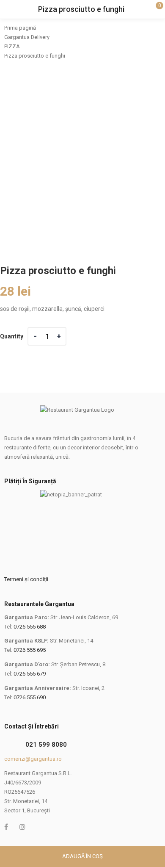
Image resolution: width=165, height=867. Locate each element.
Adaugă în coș (82, 856)
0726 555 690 (30, 697)
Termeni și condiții (26, 579)
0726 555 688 (30, 626)
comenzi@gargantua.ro (33, 759)
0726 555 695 (30, 650)
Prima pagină (20, 28)
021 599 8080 (46, 744)
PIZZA (12, 46)
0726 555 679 (30, 673)
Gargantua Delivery (27, 37)
